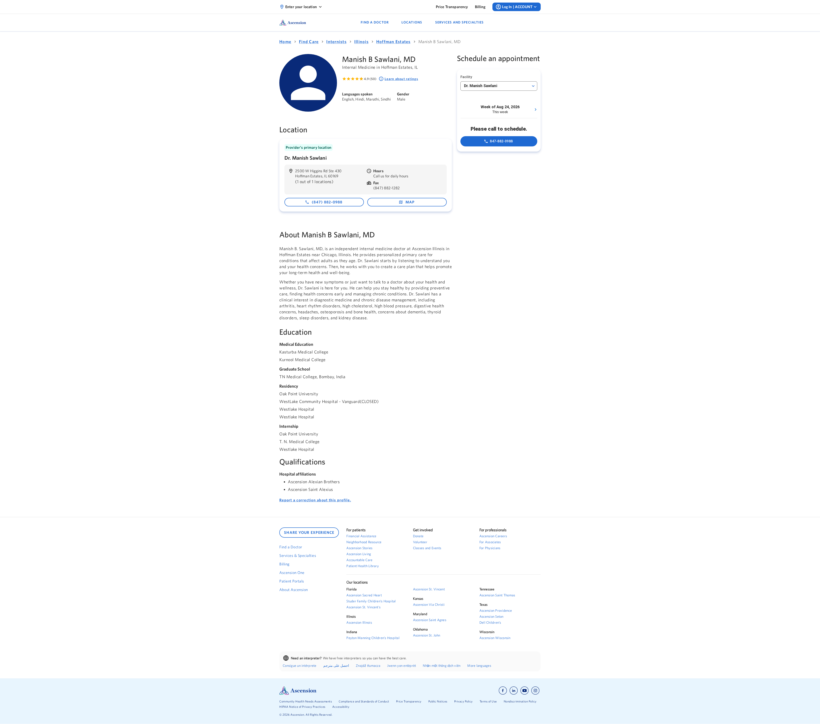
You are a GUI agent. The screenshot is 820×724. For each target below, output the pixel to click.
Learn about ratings (401, 79)
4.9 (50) (370, 79)
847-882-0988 (501, 141)
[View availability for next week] (535, 109)
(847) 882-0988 (327, 202)
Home (285, 41)
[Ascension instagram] (535, 690)
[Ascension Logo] (344, 690)
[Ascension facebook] (503, 690)
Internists (336, 41)
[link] (452, 6)
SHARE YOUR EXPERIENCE (309, 532)
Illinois (361, 41)
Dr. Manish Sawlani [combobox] (480, 85)
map (410, 202)
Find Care (309, 41)
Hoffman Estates (393, 41)
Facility (466, 77)
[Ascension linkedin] (514, 690)
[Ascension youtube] (524, 690)
